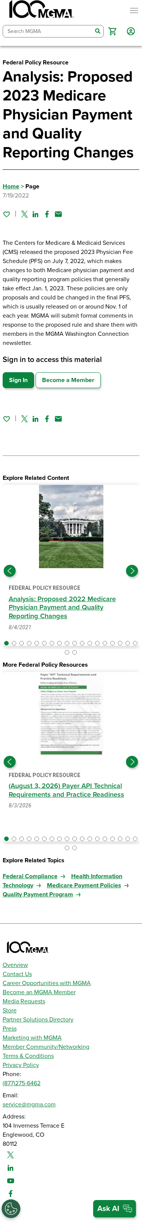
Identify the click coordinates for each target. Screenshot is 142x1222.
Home (11, 186)
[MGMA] (40, 10)
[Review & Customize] (11, 1208)
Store (10, 1010)
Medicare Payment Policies (84, 885)
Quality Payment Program (38, 894)
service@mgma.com (29, 1104)
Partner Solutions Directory (38, 1019)
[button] (112, 31)
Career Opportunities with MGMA (47, 983)
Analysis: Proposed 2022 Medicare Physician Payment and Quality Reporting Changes (62, 607)
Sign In (18, 380)
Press (10, 1028)
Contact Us (17, 974)
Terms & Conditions (28, 1056)
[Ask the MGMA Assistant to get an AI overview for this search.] (114, 1208)
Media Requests (24, 1001)
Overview (15, 965)
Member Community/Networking (46, 1047)
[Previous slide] (10, 571)
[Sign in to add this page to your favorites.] (6, 214)
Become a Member (68, 380)
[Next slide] (132, 571)
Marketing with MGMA (32, 1038)
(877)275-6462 (22, 1083)
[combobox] (47, 31)
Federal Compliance (30, 876)
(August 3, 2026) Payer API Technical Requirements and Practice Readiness (66, 790)
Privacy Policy (21, 1065)
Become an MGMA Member (39, 992)
